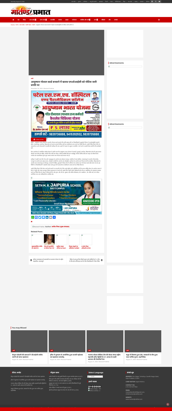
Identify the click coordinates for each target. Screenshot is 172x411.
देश (18, 20)
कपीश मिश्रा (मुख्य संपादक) (60, 226)
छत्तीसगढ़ (85, 1)
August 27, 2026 (93, 361)
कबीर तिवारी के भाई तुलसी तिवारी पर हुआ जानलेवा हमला (63, 376)
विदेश (24, 20)
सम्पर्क (116, 20)
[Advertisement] (125, 43)
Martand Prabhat (49, 88)
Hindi (92, 376)
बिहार (124, 1)
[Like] (31, 221)
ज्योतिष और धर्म (84, 20)
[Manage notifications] (167, 404)
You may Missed (19, 327)
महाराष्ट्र (136, 1)
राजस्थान (142, 1)
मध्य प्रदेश (130, 1)
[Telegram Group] (31, 178)
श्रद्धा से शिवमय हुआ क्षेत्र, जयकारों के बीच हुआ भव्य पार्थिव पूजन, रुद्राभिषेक (142, 356)
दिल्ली (106, 1)
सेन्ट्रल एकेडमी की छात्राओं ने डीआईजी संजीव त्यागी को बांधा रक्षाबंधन (27, 356)
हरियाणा (147, 1)
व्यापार (60, 20)
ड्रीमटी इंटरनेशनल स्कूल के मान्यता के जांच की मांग (61, 390)
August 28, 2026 (17, 359)
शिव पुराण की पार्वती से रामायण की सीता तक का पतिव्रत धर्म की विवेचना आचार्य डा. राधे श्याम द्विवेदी (65, 380)
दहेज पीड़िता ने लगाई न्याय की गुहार (57, 387)
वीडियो (103, 20)
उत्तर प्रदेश (73, 1)
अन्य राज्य (42, 20)
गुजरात (79, 1)
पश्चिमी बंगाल (118, 1)
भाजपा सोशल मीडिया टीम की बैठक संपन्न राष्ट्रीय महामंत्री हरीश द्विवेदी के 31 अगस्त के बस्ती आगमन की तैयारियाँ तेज (104, 357)
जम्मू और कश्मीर (93, 1)
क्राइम (66, 20)
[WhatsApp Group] (47, 140)
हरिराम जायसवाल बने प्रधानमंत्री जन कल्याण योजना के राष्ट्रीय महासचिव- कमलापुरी (48, 260)
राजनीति (52, 20)
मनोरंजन (74, 20)
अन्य (95, 20)
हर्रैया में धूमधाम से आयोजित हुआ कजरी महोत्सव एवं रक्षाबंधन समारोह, (66, 356)
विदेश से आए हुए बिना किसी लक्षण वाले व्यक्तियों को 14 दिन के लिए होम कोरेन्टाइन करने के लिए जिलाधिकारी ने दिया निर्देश (84, 260)
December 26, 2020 (36, 88)
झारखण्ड (101, 1)
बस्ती (32, 78)
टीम (110, 20)
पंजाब (111, 1)
